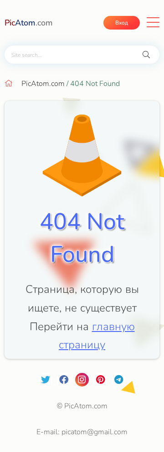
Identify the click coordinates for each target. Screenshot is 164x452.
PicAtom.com (43, 84)
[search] (146, 54)
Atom (29, 22)
